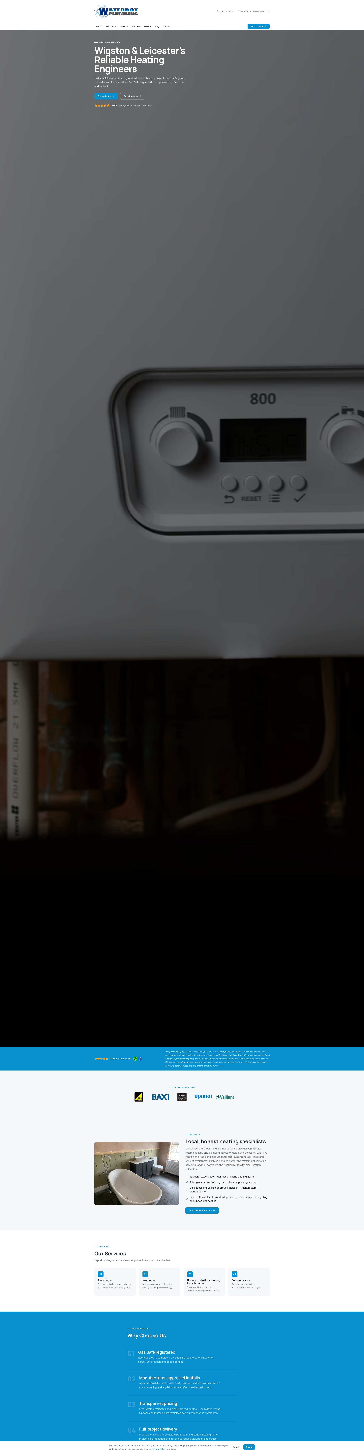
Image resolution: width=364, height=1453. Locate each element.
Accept (249, 1447)
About (99, 26)
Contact (166, 26)
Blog (157, 26)
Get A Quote (104, 96)
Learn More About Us (200, 1210)
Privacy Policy (158, 1449)
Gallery (147, 26)
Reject (236, 1447)
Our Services (131, 96)
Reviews (136, 26)
